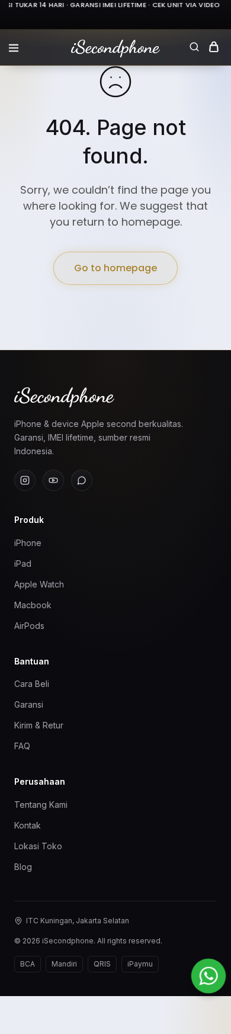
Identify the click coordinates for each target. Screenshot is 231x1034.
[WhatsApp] (81, 480)
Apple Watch (39, 584)
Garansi (28, 704)
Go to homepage (115, 268)
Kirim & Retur (38, 725)
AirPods (29, 626)
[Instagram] (25, 480)
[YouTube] (53, 480)
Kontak (27, 825)
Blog (23, 867)
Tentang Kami (41, 804)
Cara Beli (31, 684)
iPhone (27, 543)
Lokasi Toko (38, 846)
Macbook (33, 605)
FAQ (22, 746)
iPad (22, 563)
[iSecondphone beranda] (115, 397)
